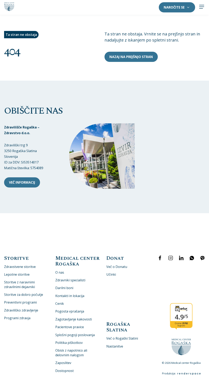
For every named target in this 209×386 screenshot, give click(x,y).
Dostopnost (64, 370)
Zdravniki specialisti (70, 280)
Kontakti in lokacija (69, 296)
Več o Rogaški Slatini (122, 338)
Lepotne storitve (17, 274)
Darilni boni (64, 288)
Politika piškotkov (69, 342)
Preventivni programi (20, 302)
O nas (59, 272)
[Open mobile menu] (201, 7)
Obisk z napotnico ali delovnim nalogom (71, 352)
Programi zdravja (17, 318)
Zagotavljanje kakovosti (73, 319)
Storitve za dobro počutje (23, 294)
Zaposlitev (63, 363)
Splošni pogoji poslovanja (75, 335)
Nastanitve (114, 346)
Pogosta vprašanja (69, 311)
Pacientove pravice (69, 327)
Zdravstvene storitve (20, 266)
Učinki (111, 274)
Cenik (59, 303)
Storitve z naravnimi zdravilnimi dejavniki (19, 284)
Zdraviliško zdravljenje (21, 310)
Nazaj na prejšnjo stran (131, 57)
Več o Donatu (116, 266)
